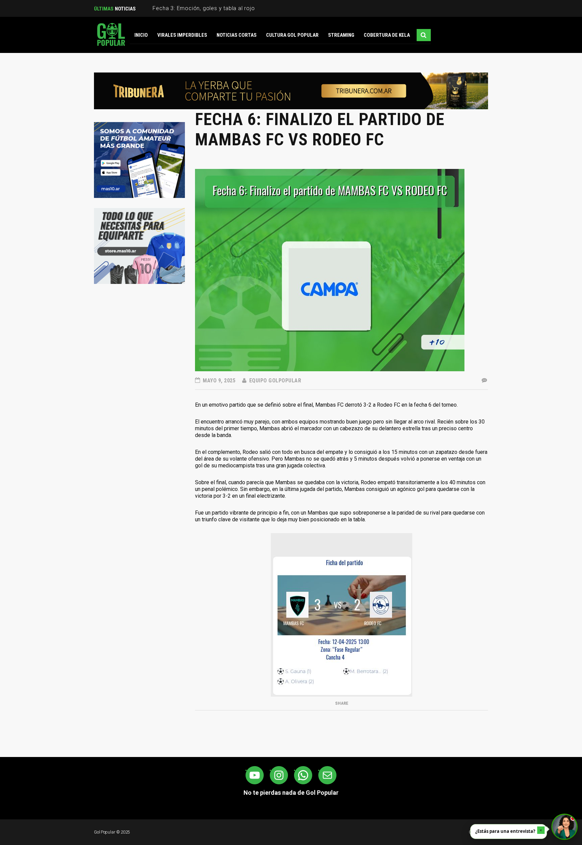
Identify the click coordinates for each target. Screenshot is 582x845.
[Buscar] (424, 35)
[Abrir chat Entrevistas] (564, 827)
